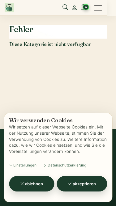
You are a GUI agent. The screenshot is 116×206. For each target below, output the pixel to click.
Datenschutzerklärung (66, 165)
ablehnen (33, 183)
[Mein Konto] (74, 7)
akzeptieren (84, 183)
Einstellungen (24, 165)
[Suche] (65, 7)
